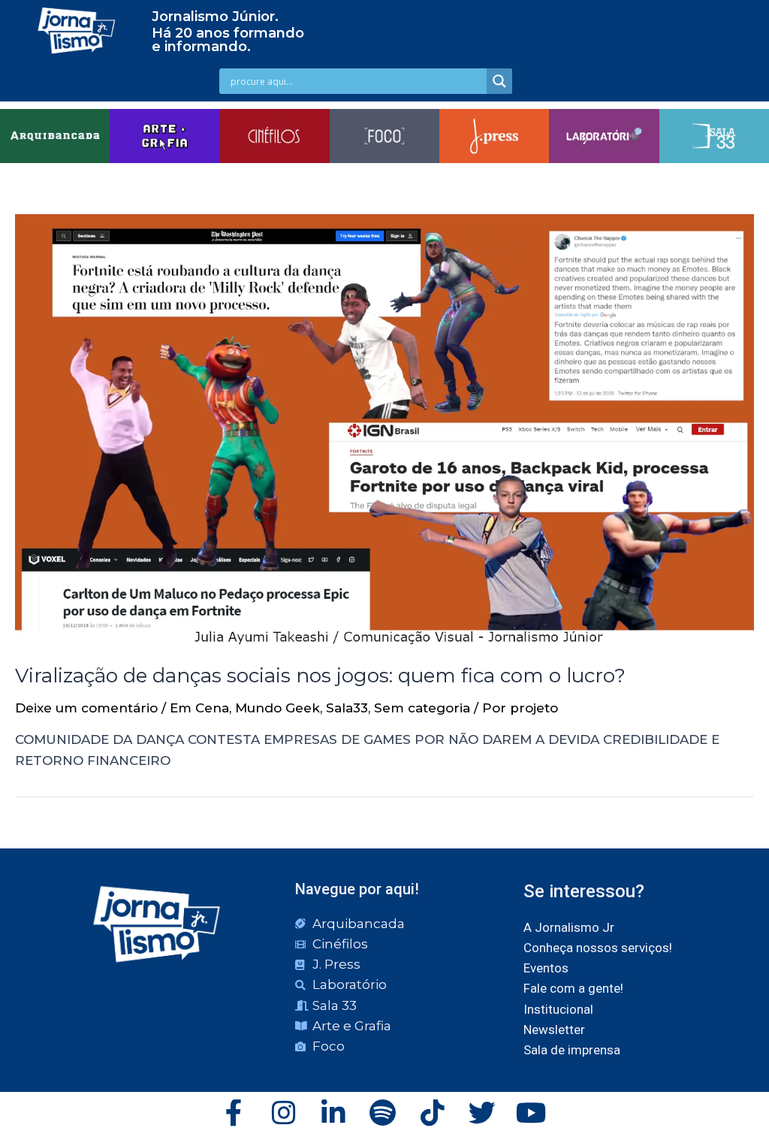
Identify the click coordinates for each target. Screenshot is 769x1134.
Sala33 (347, 707)
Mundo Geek (277, 707)
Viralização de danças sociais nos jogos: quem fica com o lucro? (320, 676)
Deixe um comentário (86, 707)
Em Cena (199, 707)
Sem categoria (422, 707)
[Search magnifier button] (499, 81)
